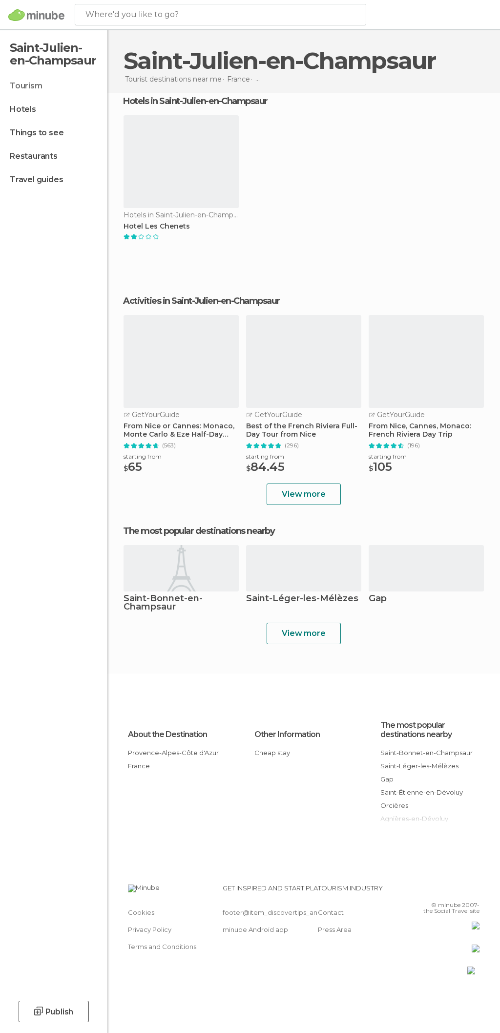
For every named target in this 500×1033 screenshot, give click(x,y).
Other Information (287, 734)
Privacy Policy (149, 929)
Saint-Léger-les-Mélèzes (302, 599)
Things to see (36, 132)
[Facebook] (435, 891)
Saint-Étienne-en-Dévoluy (421, 792)
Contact (331, 912)
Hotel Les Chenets (157, 226)
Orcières (394, 805)
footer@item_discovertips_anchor (277, 912)
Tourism (26, 85)
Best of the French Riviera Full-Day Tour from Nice (301, 430)
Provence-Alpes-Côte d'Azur (173, 753)
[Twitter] (447, 891)
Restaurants (34, 156)
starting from (143, 456)
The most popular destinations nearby (198, 531)
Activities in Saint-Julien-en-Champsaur (201, 300)
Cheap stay (272, 753)
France (139, 766)
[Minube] (36, 15)
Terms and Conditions (162, 946)
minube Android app (255, 929)
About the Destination (167, 734)
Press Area (335, 929)
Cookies (141, 912)
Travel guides (36, 179)
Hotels (23, 109)
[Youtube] (473, 891)
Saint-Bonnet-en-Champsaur (163, 603)
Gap (378, 599)
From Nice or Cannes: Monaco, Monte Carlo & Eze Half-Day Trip (179, 430)
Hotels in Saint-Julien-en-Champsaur (195, 101)
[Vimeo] (460, 891)
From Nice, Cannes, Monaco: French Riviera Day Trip (420, 430)
